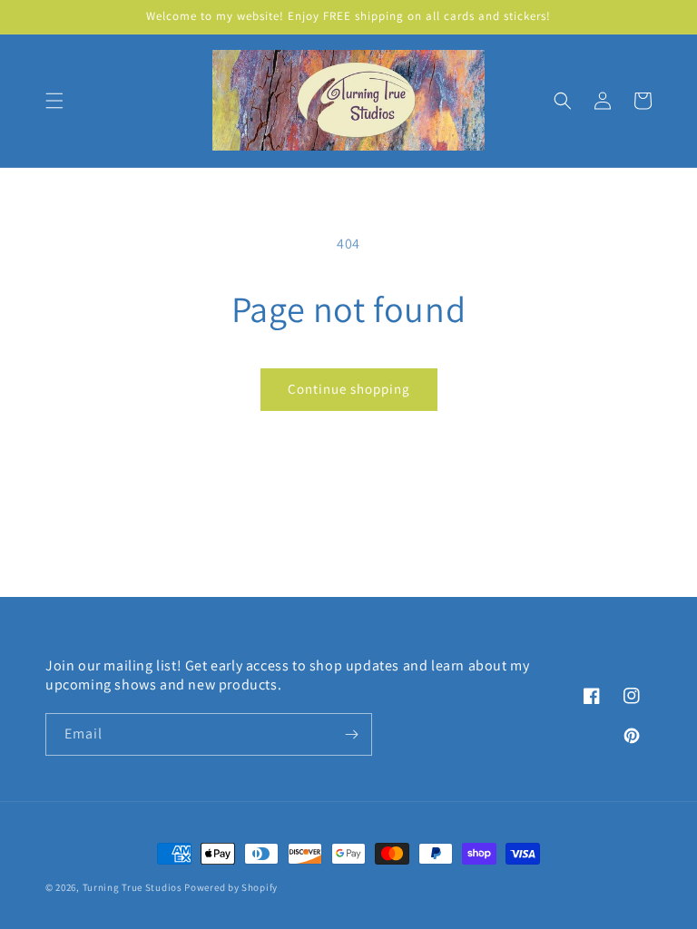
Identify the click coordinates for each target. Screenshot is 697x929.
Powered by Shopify (231, 887)
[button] (54, 101)
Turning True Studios (132, 887)
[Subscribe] (351, 734)
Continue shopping (349, 388)
